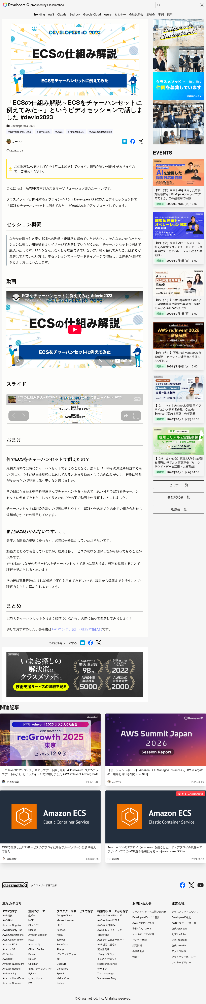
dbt (58, 958)
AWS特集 (7, 915)
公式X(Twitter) (179, 928)
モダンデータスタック (40, 968)
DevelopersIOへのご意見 (146, 917)
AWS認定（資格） (107, 944)
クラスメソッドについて (185, 911)
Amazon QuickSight (13, 963)
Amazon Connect (11, 983)
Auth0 (60, 934)
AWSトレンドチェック (109, 929)
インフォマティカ (66, 954)
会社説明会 (136, 14)
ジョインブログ (105, 954)
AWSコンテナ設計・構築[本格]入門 (77, 629)
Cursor (32, 958)
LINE (59, 925)
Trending (39, 14)
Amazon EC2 (9, 944)
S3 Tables (7, 954)
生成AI (31, 915)
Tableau (61, 939)
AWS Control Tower (13, 939)
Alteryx (60, 949)
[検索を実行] (158, 5)
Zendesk (61, 929)
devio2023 (44, 131)
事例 (161, 14)
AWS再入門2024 (106, 925)
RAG (31, 939)
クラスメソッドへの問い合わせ (149, 911)
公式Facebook (179, 939)
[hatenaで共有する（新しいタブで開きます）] (124, 141)
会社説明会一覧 (178, 497)
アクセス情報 (179, 951)
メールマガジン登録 (143, 934)
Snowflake (62, 944)
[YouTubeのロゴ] (200, 885)
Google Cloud (92, 14)
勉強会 (150, 14)
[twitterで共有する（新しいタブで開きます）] (140, 141)
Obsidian (33, 963)
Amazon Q (34, 944)
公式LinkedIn (179, 945)
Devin (31, 954)
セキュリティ (35, 978)
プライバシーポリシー (184, 956)
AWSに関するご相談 (143, 922)
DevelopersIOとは (182, 917)
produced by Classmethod (47, 5)
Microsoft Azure (65, 920)
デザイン (102, 968)
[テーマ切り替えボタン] (202, 4)
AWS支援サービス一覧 (184, 922)
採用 (170, 14)
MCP (31, 920)
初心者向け (103, 934)
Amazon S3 (8, 949)
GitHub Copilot (36, 949)
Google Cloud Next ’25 (109, 915)
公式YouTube (179, 934)
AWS (51, 14)
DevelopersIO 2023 (21, 131)
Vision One (63, 978)
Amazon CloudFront (13, 978)
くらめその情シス (107, 958)
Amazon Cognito (11, 925)
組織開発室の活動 (107, 963)
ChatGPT (33, 925)
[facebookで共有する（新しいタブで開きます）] (132, 141)
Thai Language (105, 973)
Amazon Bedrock (37, 934)
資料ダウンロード (142, 928)
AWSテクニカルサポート (110, 939)
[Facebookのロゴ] (182, 885)
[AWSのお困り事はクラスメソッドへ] (74, 674)
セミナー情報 (139, 939)
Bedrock (75, 14)
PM (30, 983)
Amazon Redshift (11, 968)
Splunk (60, 973)
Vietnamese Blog (106, 978)
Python (32, 973)
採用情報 (137, 945)
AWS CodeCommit (101, 131)
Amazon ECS (77, 131)
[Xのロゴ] (191, 885)
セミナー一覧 (178, 484)
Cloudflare (62, 968)
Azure (107, 14)
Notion (60, 983)
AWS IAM (7, 920)
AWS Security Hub (12, 929)
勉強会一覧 (179, 509)
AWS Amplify (9, 973)
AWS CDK (7, 958)
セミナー (120, 14)
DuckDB (61, 963)
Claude (61, 14)
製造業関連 (103, 949)
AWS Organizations (13, 934)
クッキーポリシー (181, 962)
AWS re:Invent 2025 (108, 920)
